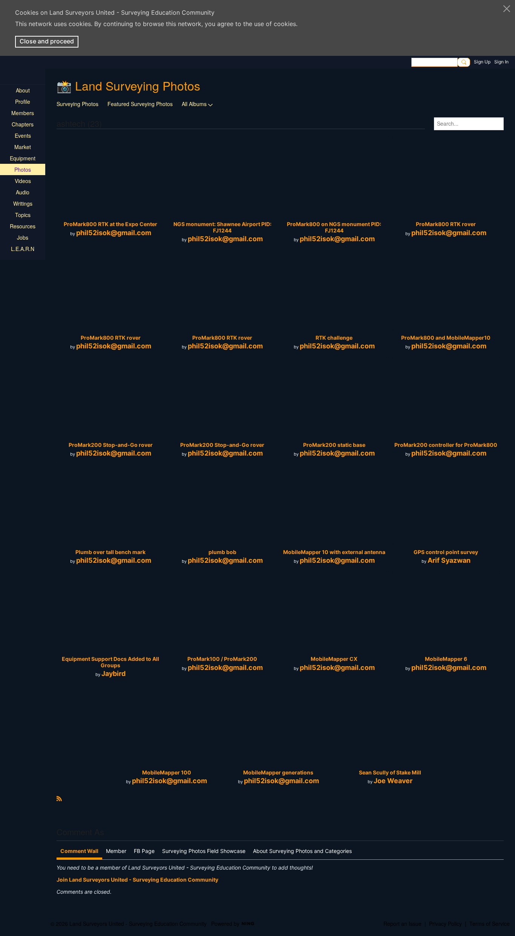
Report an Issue (402, 923)
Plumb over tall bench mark (110, 552)
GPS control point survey (446, 552)
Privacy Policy (445, 923)
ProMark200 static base (334, 445)
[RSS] (59, 797)
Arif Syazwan (449, 560)
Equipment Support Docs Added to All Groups (110, 662)
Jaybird (113, 673)
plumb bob (222, 552)
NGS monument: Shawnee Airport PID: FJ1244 (222, 227)
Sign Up (482, 62)
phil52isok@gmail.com (113, 233)
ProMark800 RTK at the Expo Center (110, 224)
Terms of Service (489, 923)
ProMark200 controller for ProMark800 (445, 445)
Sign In (501, 62)
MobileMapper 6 (446, 659)
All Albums (194, 104)
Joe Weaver (393, 781)
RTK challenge (334, 337)
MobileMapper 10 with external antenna (334, 552)
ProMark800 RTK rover (446, 224)
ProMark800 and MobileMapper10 (445, 337)
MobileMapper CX (334, 659)
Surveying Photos (77, 104)
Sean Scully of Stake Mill (390, 772)
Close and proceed (47, 41)
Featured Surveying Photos (140, 104)
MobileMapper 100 (166, 772)
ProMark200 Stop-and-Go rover (111, 445)
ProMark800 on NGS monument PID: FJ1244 (334, 227)
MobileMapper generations (278, 772)
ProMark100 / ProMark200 (222, 659)
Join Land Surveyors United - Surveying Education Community (137, 879)
